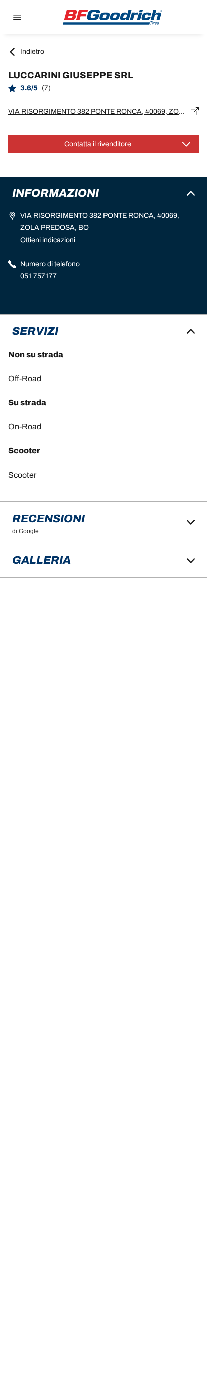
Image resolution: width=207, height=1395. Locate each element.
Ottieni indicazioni (47, 240)
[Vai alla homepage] (112, 17)
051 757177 (38, 276)
